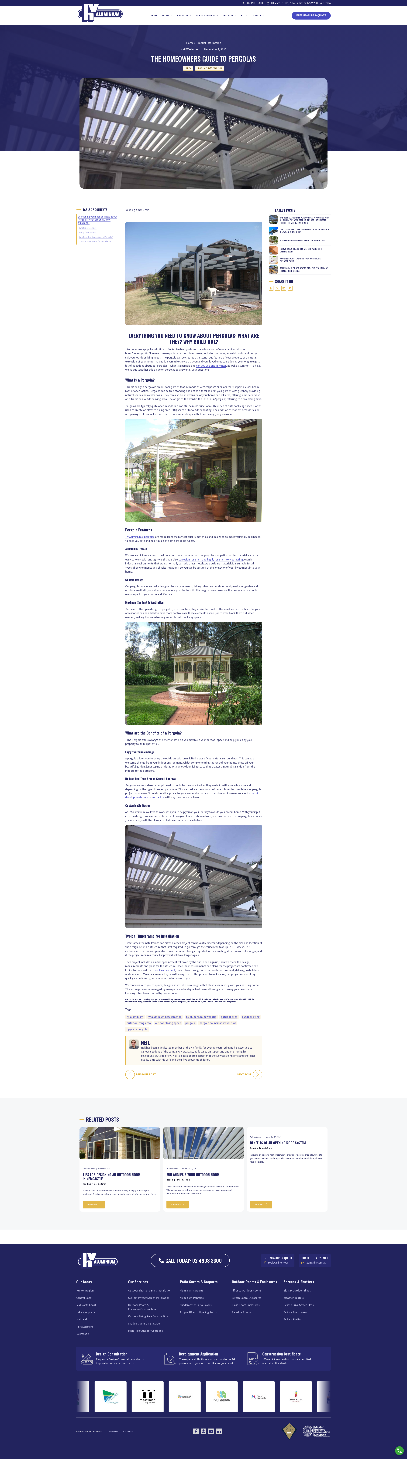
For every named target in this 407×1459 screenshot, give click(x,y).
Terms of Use (128, 1431)
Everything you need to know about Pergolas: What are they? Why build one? (97, 219)
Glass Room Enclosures (246, 1305)
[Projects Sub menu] (235, 15)
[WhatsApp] (290, 288)
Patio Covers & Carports (199, 1282)
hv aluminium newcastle (201, 1017)
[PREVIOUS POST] (130, 1074)
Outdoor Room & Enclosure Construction (142, 1307)
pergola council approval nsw (218, 1023)
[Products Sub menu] (191, 15)
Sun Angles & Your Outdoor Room (192, 1174)
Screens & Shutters (299, 1282)
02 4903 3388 (245, 999)
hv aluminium (135, 1017)
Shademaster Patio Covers (196, 1305)
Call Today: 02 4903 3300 (193, 1260)
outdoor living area (139, 1023)
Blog (244, 15)
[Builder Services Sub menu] (217, 15)
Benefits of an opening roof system (278, 1142)
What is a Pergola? (88, 228)
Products (183, 15)
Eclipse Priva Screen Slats (299, 1305)
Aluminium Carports (191, 1291)
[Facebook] (271, 288)
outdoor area (229, 1017)
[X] (277, 288)
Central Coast (84, 1298)
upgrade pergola (137, 1029)
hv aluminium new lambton (165, 1017)
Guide (188, 68)
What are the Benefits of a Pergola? (96, 237)
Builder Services (205, 15)
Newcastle (82, 1334)
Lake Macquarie (85, 1312)
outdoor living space (168, 1023)
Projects (228, 15)
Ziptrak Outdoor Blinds (297, 1291)
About (165, 15)
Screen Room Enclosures (246, 1298)
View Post (92, 1204)
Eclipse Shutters (293, 1319)
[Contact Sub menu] (263, 15)
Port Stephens (84, 1327)
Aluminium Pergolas (192, 1298)
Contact (256, 15)
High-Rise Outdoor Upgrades (145, 1331)
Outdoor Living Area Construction (148, 1316)
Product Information (210, 68)
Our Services (138, 1282)
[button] (399, 1450)
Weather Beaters (294, 1298)
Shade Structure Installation (144, 1324)
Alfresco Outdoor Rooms (246, 1291)
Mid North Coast (86, 1305)
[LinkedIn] (283, 288)
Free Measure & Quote (311, 15)
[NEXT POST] (257, 1074)
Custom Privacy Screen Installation (148, 1298)
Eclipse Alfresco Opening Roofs (198, 1312)
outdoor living (251, 1017)
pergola (190, 1023)
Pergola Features (87, 232)
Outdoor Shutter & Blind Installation (149, 1291)
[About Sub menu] (171, 15)
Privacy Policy (112, 1431)
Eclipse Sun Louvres (295, 1312)
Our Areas (84, 1282)
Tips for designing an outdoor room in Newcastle (111, 1176)
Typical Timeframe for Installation (95, 241)
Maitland (81, 1319)
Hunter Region (85, 1291)
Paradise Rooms (241, 1312)
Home (154, 15)
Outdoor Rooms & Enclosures (254, 1282)
